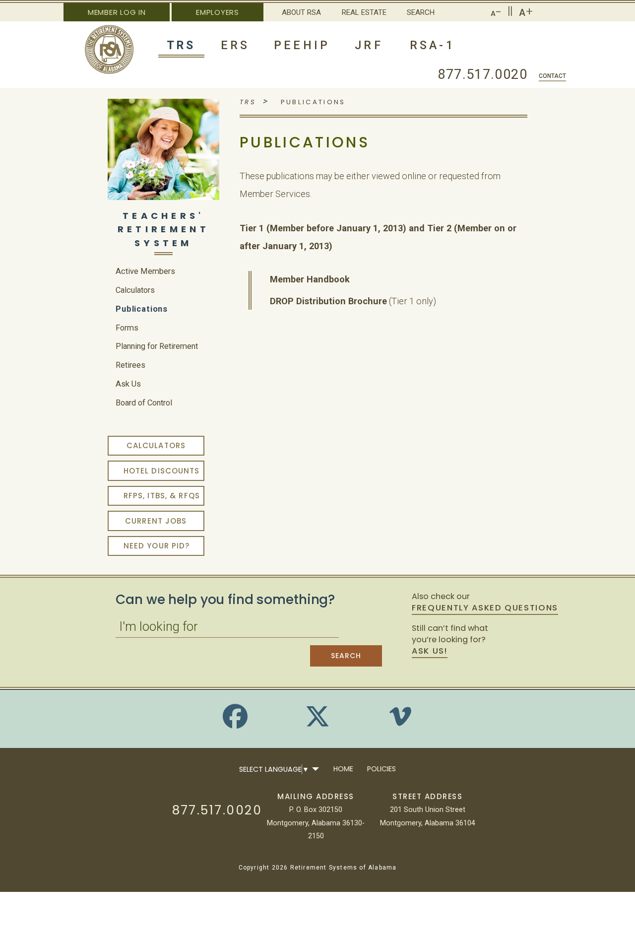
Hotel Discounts (162, 471)
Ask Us (128, 384)
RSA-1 (432, 45)
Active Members (145, 271)
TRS (181, 45)
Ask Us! (429, 651)
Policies (381, 769)
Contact (552, 75)
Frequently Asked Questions (485, 608)
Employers (217, 12)
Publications (142, 309)
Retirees (130, 365)
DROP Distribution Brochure (328, 301)
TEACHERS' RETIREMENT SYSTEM (163, 229)
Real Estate (364, 12)
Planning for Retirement (157, 346)
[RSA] (109, 71)
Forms (127, 328)
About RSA (301, 12)
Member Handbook (310, 279)
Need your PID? (157, 545)
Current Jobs (156, 521)
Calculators (135, 290)
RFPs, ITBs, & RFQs (162, 495)
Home (343, 769)
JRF (369, 45)
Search (421, 12)
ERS (235, 45)
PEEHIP (302, 45)
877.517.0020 (482, 74)
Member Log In (117, 12)
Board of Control (144, 402)
